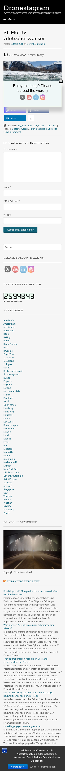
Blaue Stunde (10, 344)
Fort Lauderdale (11, 391)
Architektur (9, 327)
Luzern (7, 438)
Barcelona (8, 330)
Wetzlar (7, 502)
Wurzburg (8, 509)
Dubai (6, 377)
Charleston (9, 357)
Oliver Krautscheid (36, 43)
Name (7, 187)
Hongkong (8, 411)
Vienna (7, 499)
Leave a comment (12, 131)
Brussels (8, 350)
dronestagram (11, 374)
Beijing (6, 337)
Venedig (7, 496)
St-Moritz (52, 128)
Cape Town (9, 354)
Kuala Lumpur (10, 425)
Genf (6, 401)
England (7, 384)
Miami (6, 455)
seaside (7, 485)
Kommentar (10, 149)
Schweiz (7, 482)
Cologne (7, 364)
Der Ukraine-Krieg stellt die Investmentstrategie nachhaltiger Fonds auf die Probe (28, 694)
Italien (6, 418)
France (7, 394)
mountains (32, 125)
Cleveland (8, 360)
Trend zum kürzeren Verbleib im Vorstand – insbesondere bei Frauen (26, 660)
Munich (7, 465)
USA (5, 492)
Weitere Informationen (43, 766)
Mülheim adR (10, 462)
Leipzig (7, 431)
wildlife (7, 506)
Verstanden (17, 766)
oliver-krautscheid (38, 128)
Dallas (6, 367)
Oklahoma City (11, 472)
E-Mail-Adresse (11, 201)
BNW (5, 347)
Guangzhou (9, 404)
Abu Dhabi (8, 320)
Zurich (6, 513)
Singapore (8, 489)
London (7, 435)
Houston (7, 414)
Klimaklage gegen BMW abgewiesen (22, 726)
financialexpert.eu (23, 581)
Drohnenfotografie (13, 371)
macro (6, 445)
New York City (10, 469)
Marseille (8, 452)
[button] (15, 110)
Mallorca (7, 448)
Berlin (6, 340)
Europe (7, 387)
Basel (6, 333)
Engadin (22, 125)
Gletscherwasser (20, 128)
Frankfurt (8, 398)
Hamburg (8, 408)
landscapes (9, 428)
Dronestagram (26, 8)
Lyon (5, 441)
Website (7, 214)
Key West (8, 421)
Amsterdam (9, 323)
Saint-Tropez (10, 479)
